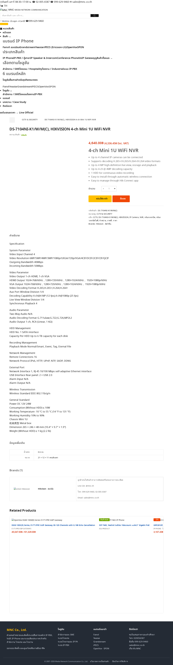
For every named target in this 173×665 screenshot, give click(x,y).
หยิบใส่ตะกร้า (102, 198)
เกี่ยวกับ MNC (135, 648)
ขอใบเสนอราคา (9, 112)
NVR (142, 217)
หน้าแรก (7, 32)
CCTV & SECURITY (30, 119)
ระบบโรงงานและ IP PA (68, 641)
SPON (80, 47)
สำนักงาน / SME (11, 69)
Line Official (26, 112)
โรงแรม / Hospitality (30, 69)
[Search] (95, 15)
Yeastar (39, 47)
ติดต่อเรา (7, 106)
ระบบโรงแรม (63, 638)
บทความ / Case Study (14, 102)
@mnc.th (90, 486)
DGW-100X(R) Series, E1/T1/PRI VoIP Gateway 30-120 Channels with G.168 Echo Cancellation (53, 525)
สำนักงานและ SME (66, 634)
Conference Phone (68, 58)
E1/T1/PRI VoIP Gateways (21, 528)
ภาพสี (109, 220)
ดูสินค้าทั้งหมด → (104, 58)
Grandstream (27, 47)
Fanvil (11, 47)
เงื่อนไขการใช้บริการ (120, 661)
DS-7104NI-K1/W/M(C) (108, 217)
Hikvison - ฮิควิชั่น (103, 224)
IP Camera (134, 217)
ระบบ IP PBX (63, 645)
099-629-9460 (59, 2)
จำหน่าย (102, 220)
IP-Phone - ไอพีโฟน (161, 528)
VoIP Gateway (87, 58)
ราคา (115, 220)
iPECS (96, 645)
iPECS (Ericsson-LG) (55, 47)
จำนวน (92, 188)
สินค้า (7, 36)
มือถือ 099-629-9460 (138, 641)
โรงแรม (23, 94)
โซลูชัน (7, 90)
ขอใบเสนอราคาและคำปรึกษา (142, 634)
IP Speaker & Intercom (43, 58)
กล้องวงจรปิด (149, 217)
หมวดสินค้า (7, 28)
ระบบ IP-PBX (70, 69)
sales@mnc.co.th (81, 2)
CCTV (95, 217)
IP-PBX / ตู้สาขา (21, 58)
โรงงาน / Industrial (53, 69)
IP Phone (8, 58)
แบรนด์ (6, 98)
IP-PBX (38, 94)
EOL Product (104, 528)
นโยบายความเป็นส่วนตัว (99, 661)
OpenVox (72, 47)
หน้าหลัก (12, 120)
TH (5, 6)
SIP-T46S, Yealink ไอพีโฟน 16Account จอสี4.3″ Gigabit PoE (124, 525)
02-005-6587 (41, 2)
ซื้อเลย (123, 198)
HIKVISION (124, 217)
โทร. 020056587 (137, 638)
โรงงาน (30, 94)
